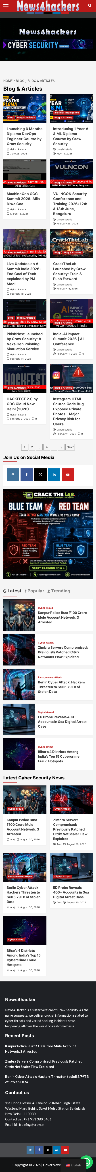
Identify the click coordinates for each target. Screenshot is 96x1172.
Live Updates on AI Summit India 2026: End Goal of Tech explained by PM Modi (24, 273)
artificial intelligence (66, 112)
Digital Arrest (46, 712)
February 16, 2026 (67, 288)
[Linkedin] (54, 474)
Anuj (12, 839)
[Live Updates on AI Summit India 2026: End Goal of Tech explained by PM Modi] (24, 243)
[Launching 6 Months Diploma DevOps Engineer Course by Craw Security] (24, 108)
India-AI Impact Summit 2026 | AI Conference (68, 339)
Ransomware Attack (50, 677)
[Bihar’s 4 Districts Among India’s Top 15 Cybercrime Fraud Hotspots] (19, 753)
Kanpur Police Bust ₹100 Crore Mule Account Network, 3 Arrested (62, 617)
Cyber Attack (46, 642)
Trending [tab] (60, 591)
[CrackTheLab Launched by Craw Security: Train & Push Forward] (71, 243)
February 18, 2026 (20, 293)
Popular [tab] (35, 591)
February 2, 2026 (20, 418)
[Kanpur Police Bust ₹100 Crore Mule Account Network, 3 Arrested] (19, 614)
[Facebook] (27, 474)
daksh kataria (18, 149)
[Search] (90, 6)
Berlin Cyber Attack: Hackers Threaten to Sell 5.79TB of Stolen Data (61, 687)
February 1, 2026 (66, 433)
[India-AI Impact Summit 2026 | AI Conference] (71, 313)
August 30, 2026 (30, 839)
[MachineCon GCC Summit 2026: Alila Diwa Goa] (24, 173)
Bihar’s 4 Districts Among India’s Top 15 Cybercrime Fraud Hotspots (58, 756)
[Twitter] (40, 474)
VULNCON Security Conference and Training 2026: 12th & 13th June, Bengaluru (70, 203)
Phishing (13, 322)
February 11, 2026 (67, 353)
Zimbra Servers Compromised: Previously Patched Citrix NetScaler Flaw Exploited (63, 652)
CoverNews (52, 1165)
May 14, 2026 (65, 153)
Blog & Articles (26, 117)
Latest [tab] (13, 591)
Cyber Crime (45, 747)
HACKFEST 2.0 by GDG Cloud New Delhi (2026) (22, 404)
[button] (7, 5)
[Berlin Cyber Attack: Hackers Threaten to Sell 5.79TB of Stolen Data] (19, 684)
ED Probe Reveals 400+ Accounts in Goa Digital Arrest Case (62, 721)
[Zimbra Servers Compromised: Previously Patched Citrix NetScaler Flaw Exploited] (19, 649)
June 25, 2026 (18, 153)
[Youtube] (68, 474)
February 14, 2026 (20, 358)
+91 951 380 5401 (37, 1119)
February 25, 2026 (67, 223)
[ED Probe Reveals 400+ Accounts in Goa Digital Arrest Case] (19, 719)
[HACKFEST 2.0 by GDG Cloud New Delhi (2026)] (24, 378)
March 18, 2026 (19, 213)
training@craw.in (31, 1124)
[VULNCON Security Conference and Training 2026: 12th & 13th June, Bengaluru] (71, 173)
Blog (10, 117)
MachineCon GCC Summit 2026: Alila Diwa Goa (23, 198)
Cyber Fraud (45, 608)
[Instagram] (13, 474)
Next (70, 447)
